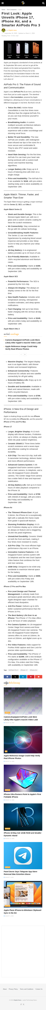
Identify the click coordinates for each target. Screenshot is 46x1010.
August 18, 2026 (9, 722)
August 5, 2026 (9, 877)
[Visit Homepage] (23, 3)
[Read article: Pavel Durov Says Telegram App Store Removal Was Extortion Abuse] (23, 855)
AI (6, 751)
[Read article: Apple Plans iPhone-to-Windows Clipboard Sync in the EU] (23, 894)
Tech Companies (12, 9)
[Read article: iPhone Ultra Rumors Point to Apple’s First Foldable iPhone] (23, 778)
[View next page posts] (25, 354)
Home (3, 9)
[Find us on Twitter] (23, 1004)
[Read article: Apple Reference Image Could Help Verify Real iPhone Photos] (23, 739)
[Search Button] (43, 3)
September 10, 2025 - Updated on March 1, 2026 (19, 33)
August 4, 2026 (9, 916)
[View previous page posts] (21, 354)
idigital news (12, 30)
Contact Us (39, 989)
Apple (20, 9)
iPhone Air (33, 670)
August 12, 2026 (9, 761)
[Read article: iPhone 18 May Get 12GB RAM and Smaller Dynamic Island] (23, 817)
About (5, 989)
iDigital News (17, 1000)
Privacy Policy (13, 989)
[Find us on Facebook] (21, 1004)
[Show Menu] (3, 3)
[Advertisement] (23, 951)
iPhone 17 (24, 670)
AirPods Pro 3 (13, 670)
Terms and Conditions (26, 989)
